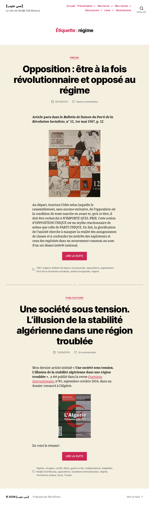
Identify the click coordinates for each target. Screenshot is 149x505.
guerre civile (77, 468)
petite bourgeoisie (80, 271)
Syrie (60, 475)
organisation (106, 267)
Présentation (84, 5)
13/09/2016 (63, 352)
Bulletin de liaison (61, 267)
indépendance (93, 468)
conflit (59, 468)
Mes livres (104, 5)
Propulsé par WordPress (47, 496)
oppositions (93, 267)
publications (74, 298)
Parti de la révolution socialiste (52, 271)
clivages (50, 468)
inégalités (107, 468)
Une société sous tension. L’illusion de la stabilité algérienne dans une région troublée (75, 325)
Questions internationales (85, 471)
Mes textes (121, 5)
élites (66, 468)
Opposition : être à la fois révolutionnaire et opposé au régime (74, 79)
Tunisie (68, 475)
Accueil (70, 5)
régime (95, 271)
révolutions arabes (46, 475)
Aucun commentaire (87, 101)
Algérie (46, 267)
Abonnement (123, 10)
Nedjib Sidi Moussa (46, 471)
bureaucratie (78, 267)
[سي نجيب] (14, 6)
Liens (107, 10)
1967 (38, 267)
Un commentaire (87, 352)
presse (74, 57)
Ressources (92, 10)
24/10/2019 (61, 101)
